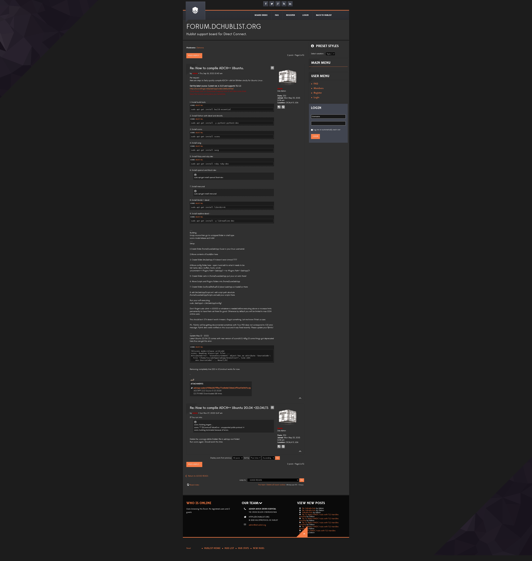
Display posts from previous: (221, 458)
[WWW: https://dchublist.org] (283, 107)
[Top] (299, 398)
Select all (199, 105)
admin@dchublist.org (257, 525)
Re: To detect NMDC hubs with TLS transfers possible (319, 515)
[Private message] (279, 107)
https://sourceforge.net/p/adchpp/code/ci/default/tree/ (212, 88)
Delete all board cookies (276, 485)
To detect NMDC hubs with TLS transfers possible (317, 531)
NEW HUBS (258, 548)
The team (261, 485)
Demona (200, 48)
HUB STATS (243, 548)
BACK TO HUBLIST (324, 15)
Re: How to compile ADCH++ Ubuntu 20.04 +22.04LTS (229, 408)
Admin (195, 73)
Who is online (198, 503)
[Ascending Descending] (271, 458)
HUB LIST (229, 548)
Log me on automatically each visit (326, 130)
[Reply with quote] (272, 67)
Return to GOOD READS (198, 476)
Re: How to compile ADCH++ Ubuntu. (217, 68)
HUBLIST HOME (212, 548)
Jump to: (242, 480)
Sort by (247, 458)
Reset (188, 548)
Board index (194, 485)
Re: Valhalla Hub (308, 508)
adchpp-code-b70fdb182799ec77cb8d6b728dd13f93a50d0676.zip (222, 388)
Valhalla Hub (307, 512)
